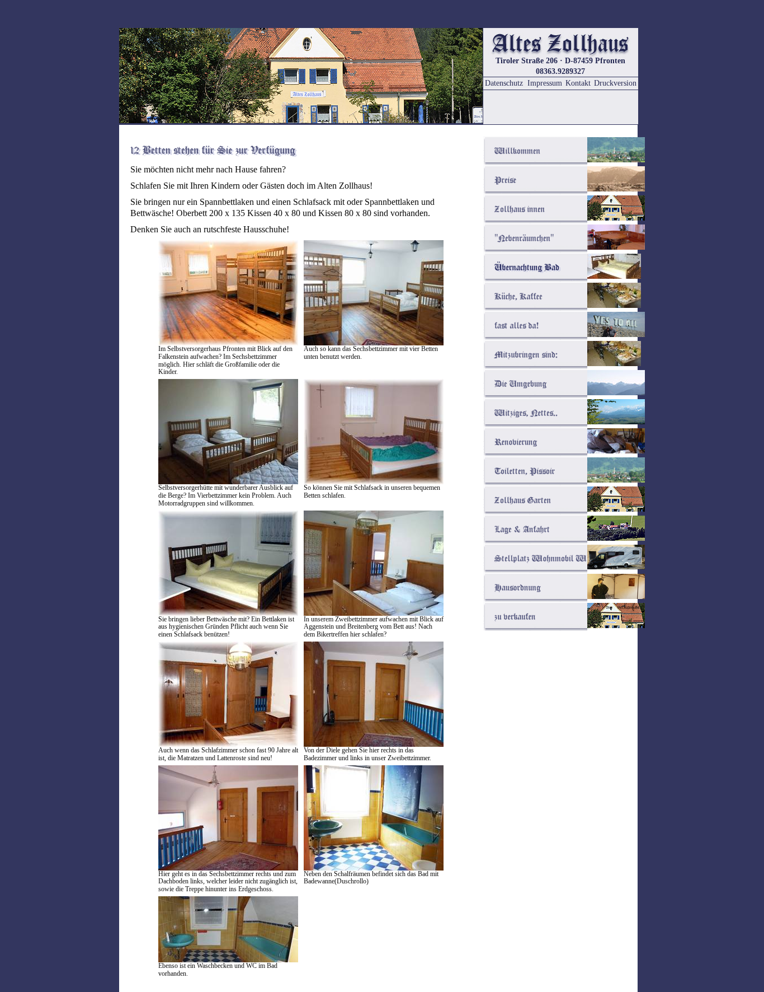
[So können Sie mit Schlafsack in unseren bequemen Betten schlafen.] (374, 481)
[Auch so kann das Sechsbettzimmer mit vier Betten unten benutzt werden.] (374, 342)
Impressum (544, 83)
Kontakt (578, 83)
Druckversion (615, 83)
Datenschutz (504, 83)
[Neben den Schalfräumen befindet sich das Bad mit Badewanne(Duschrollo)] (374, 867)
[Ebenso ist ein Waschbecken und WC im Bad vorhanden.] (228, 959)
